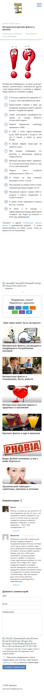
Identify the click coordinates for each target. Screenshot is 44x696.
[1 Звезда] (7, 283)
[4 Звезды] (36, 283)
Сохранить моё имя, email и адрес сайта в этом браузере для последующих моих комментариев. (20, 651)
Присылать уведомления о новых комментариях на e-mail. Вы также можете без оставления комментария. (20, 659)
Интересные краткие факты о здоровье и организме (19, 406)
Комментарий (8, 612)
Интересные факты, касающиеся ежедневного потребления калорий (21, 348)
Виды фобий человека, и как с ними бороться (20, 459)
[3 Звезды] (26, 283)
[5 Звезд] (6, 285)
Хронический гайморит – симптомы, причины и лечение (20, 487)
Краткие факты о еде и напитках (21, 433)
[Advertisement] (22, 257)
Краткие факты (31, 34)
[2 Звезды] (17, 283)
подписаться (7, 662)
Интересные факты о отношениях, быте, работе (17, 377)
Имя (4, 596)
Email (5, 604)
